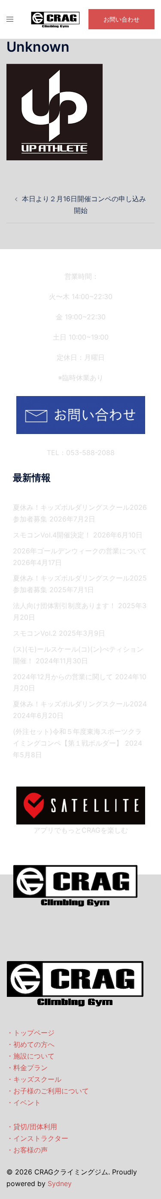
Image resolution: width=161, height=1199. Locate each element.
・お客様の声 (27, 1150)
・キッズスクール (33, 1079)
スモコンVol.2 (35, 633)
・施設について (30, 1056)
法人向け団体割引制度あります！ (64, 605)
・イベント (23, 1102)
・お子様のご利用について (47, 1091)
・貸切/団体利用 (31, 1126)
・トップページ (30, 1032)
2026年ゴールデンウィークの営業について (80, 550)
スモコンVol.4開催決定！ (52, 535)
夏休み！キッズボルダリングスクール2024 (80, 703)
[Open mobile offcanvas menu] (9, 19)
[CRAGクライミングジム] (55, 18)
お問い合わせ (121, 19)
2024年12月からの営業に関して (63, 676)
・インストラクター (37, 1138)
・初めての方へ (30, 1044)
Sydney (60, 1183)
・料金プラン (27, 1067)
